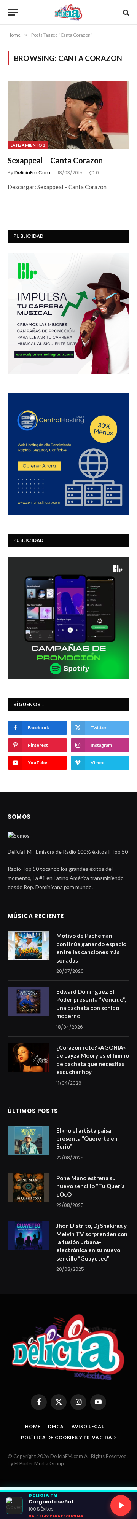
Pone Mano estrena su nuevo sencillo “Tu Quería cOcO (90, 1186)
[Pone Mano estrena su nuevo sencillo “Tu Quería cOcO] (28, 1187)
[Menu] (13, 12)
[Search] (125, 12)
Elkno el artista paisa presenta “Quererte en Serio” (87, 1138)
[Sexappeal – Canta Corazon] (68, 115)
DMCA (56, 1426)
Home (32, 1426)
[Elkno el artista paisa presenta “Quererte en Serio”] (28, 1140)
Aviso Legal (88, 1426)
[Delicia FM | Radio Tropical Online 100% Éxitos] (69, 12)
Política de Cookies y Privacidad (68, 1437)
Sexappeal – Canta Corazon (55, 160)
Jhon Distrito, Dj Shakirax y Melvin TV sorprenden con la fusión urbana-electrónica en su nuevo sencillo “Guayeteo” (91, 1242)
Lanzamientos (28, 145)
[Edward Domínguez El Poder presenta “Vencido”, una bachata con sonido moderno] (28, 1001)
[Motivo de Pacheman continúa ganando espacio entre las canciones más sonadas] (28, 945)
